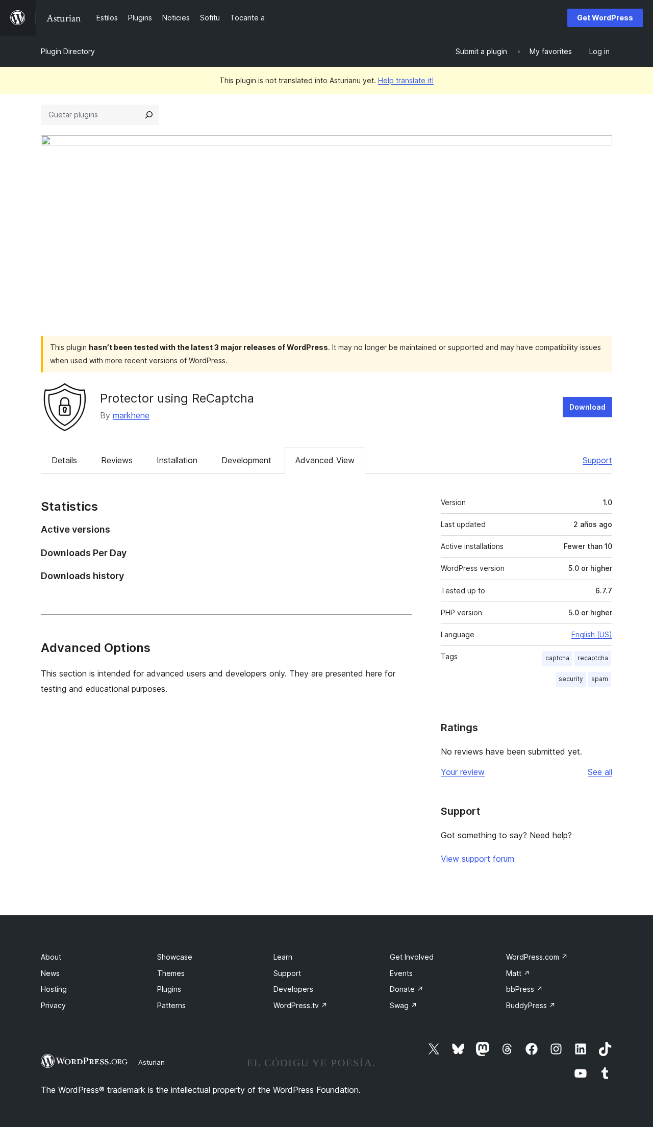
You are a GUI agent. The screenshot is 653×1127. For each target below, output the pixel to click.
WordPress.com (537, 957)
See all (600, 772)
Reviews (117, 460)
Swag (403, 1005)
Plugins (169, 989)
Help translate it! (406, 80)
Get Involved (412, 957)
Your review (463, 772)
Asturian (151, 1062)
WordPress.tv (300, 1005)
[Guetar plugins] (149, 115)
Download (587, 407)
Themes (171, 973)
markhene (131, 415)
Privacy (53, 1005)
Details (64, 460)
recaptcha (592, 658)
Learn (282, 957)
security (571, 679)
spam (599, 679)
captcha (557, 658)
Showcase (174, 957)
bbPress (524, 989)
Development (246, 460)
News (50, 973)
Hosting (54, 989)
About (51, 957)
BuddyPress (531, 1005)
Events (401, 973)
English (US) (591, 634)
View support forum (477, 859)
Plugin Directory (68, 51)
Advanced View (325, 460)
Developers (293, 989)
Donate (406, 989)
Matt (518, 973)
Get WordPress (605, 17)
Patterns (171, 1005)
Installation (177, 460)
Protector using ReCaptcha (177, 398)
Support (597, 460)
